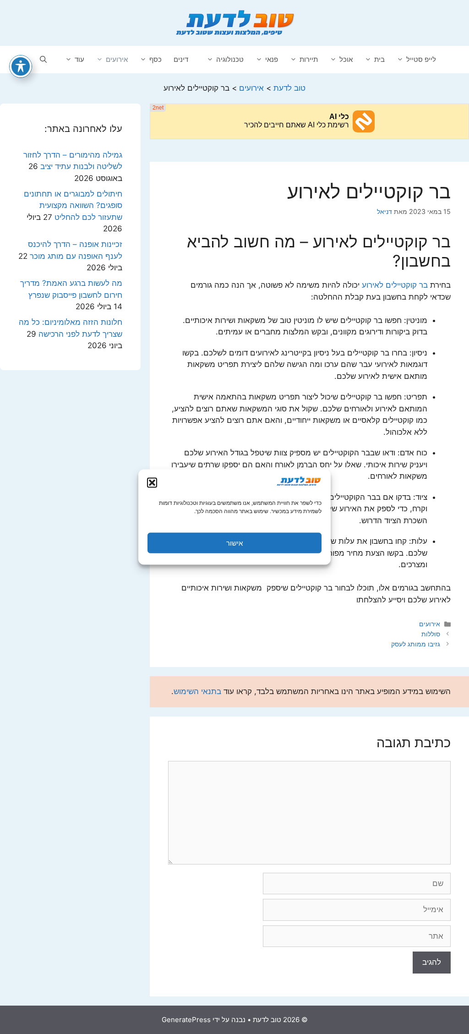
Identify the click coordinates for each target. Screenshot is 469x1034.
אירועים (117, 59)
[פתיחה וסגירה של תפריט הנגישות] (21, 66)
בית (379, 59)
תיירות (309, 59)
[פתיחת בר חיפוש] (43, 59)
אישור (234, 542)
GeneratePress (186, 1019)
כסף (155, 59)
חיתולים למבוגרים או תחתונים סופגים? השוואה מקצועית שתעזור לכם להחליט (73, 205)
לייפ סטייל (421, 59)
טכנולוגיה (230, 59)
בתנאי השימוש (197, 691)
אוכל (346, 59)
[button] (152, 482)
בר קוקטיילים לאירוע (395, 285)
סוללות (430, 634)
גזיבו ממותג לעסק (415, 644)
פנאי (271, 59)
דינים (181, 59)
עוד (79, 59)
